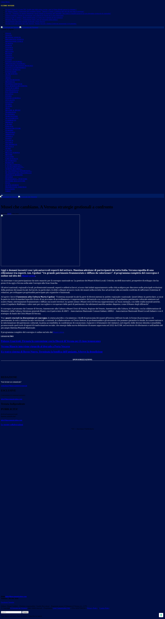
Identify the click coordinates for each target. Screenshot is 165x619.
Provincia (10, 82)
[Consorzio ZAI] (82, 371)
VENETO (8, 35)
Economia (10, 114)
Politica (9, 146)
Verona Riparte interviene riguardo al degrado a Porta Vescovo (25, 21)
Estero (8, 96)
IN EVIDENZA (10, 161)
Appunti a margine (14, 175)
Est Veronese (11, 92)
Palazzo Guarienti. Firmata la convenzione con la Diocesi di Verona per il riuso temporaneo (34, 15)
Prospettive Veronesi (15, 187)
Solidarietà (11, 144)
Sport (8, 148)
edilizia (9, 126)
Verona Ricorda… (13, 169)
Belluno (9, 51)
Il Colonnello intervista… (18, 171)
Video (8, 191)
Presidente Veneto (14, 39)
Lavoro (8, 124)
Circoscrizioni (12, 80)
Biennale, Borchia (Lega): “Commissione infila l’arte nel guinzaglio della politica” (31, 19)
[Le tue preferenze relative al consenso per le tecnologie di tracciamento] (161, 615)
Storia (8, 104)
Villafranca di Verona (16, 86)
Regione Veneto (13, 37)
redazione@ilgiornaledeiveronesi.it (14, 386)
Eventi (8, 59)
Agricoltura (11, 116)
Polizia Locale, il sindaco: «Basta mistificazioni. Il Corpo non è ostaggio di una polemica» (34, 17)
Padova (8, 45)
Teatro (8, 106)
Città (8, 76)
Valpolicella (12, 90)
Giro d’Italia (11, 159)
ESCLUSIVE (10, 189)
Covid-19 (9, 140)
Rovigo (8, 53)
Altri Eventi (11, 74)
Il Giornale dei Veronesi (18, 608)
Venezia (9, 43)
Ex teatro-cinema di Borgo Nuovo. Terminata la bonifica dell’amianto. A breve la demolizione (52, 351)
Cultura (9, 102)
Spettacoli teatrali (15, 63)
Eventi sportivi (13, 70)
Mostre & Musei (12, 110)
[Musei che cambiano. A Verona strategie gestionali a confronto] (40, 265)
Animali (9, 136)
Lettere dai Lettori (15, 181)
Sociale (9, 142)
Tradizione (10, 112)
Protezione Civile (14, 41)
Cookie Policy (104, 608)
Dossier (9, 177)
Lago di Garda (12, 88)
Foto (7, 183)
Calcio (8, 150)
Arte (7, 108)
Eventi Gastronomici (15, 68)
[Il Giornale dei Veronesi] (19, 27)
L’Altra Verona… (13, 165)
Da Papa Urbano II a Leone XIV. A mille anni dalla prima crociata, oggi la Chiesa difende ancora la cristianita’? (41, 9)
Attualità (10, 100)
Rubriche (9, 163)
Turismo (9, 130)
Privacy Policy (92, 608)
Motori (8, 154)
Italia (8, 33)
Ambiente (9, 134)
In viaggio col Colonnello (18, 173)
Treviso (9, 49)
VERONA (8, 55)
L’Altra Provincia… (14, 167)
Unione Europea (13, 98)
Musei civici (28, 275)
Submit (25, 612)
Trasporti (10, 132)
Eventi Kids (10, 72)
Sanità (8, 138)
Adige (8, 78)
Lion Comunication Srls (61, 608)
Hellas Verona (12, 152)
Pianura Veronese (13, 84)
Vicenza (9, 47)
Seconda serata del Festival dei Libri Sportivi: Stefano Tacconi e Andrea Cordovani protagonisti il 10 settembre (41, 23)
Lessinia (9, 94)
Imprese (9, 122)
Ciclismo (9, 157)
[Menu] (2, 195)
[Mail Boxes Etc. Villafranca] (82, 363)
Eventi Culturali (13, 61)
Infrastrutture (13, 128)
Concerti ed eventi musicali (19, 66)
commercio (10, 120)
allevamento (11, 118)
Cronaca (9, 57)
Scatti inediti (12, 185)
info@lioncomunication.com (11, 399)
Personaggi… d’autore (16, 179)
